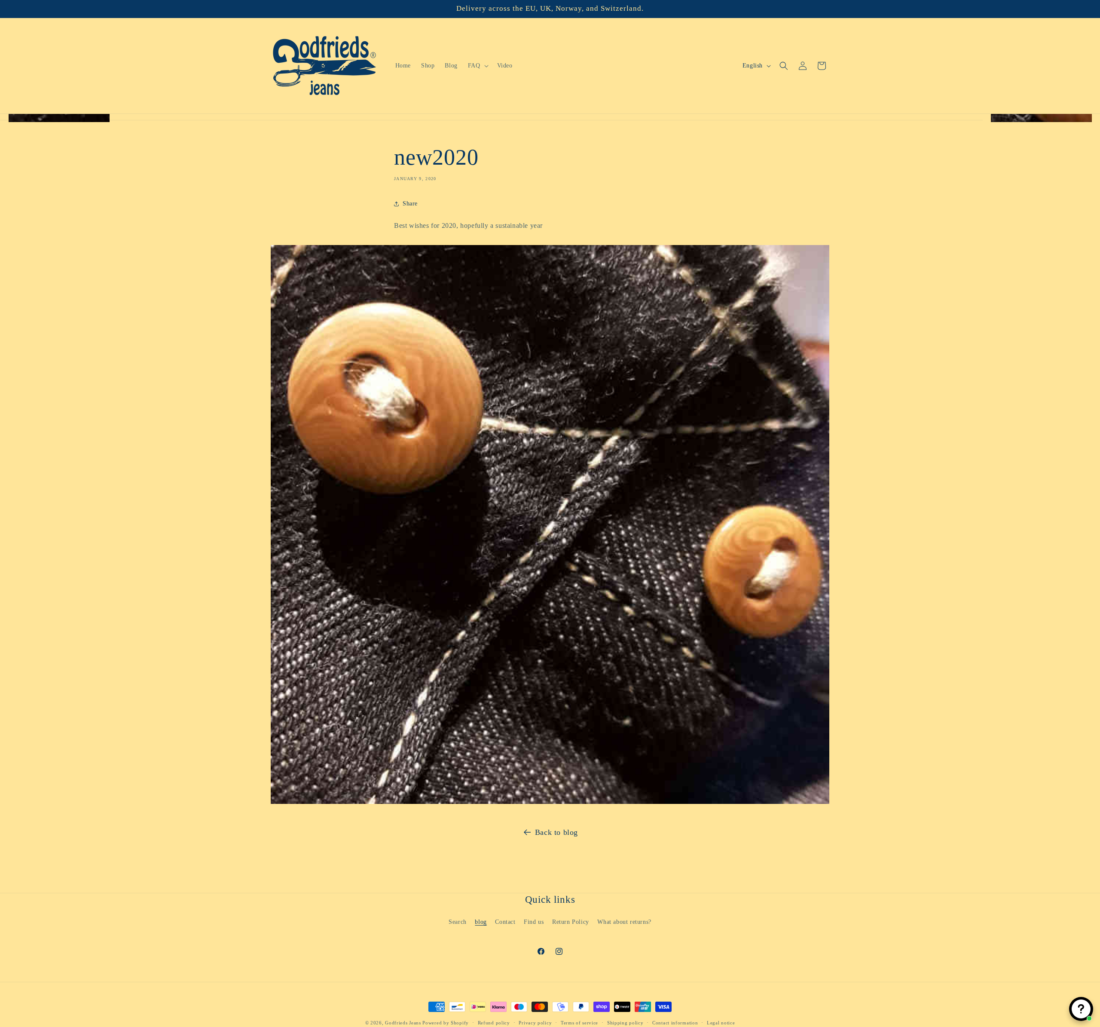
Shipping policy (625, 1022)
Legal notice (721, 1022)
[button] (477, 66)
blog (480, 921)
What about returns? (624, 921)
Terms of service (579, 1022)
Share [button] (410, 204)
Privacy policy (535, 1022)
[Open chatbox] (1081, 1009)
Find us (534, 921)
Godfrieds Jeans (403, 1022)
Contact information (675, 1022)
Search (458, 921)
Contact (505, 921)
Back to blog (556, 832)
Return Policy (570, 921)
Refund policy (494, 1022)
